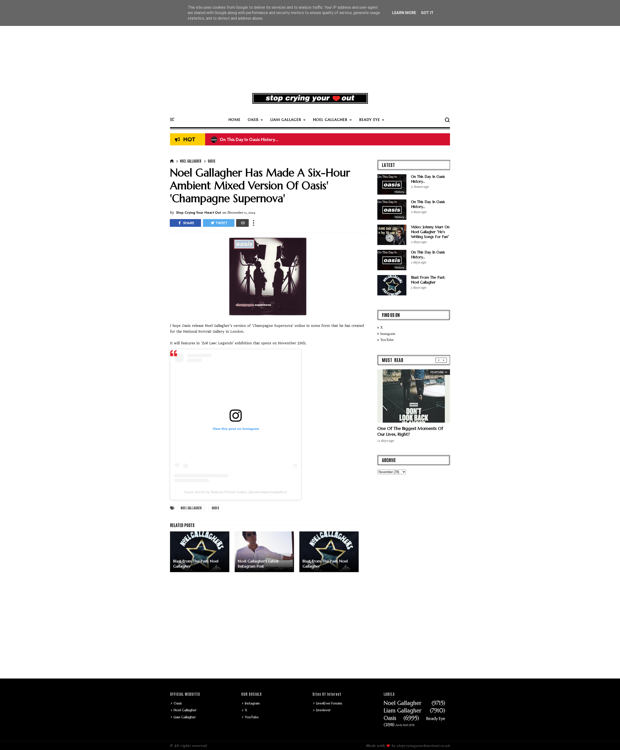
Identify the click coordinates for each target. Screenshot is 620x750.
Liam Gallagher (185, 717)
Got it (427, 12)
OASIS (253, 119)
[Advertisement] (310, 52)
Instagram (387, 334)
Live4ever (323, 710)
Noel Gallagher (190, 161)
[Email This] (242, 223)
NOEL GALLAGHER (330, 119)
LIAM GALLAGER (285, 119)
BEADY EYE (369, 119)
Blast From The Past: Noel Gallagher (428, 279)
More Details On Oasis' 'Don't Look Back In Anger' (265, 139)
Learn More (404, 12)
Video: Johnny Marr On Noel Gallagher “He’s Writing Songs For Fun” (430, 232)
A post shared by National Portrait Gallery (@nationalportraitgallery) (235, 492)
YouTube (387, 340)
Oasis (211, 161)
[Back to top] (608, 738)
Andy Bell (401, 725)
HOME (234, 119)
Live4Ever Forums (329, 703)
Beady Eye (435, 718)
